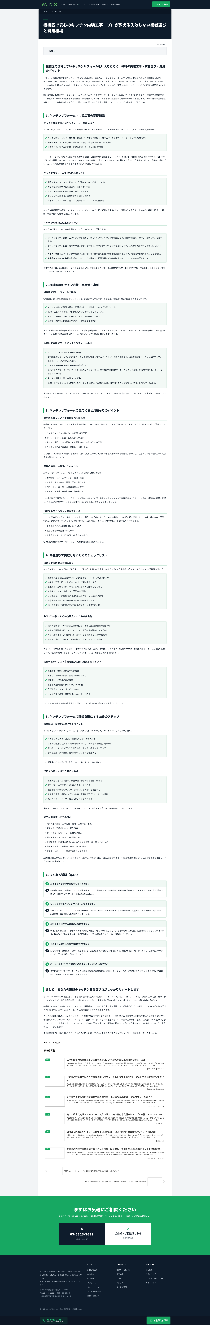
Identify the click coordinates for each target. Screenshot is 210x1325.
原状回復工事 (92, 1270)
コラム (84, 4)
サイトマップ (151, 1282)
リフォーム (91, 1282)
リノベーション (93, 1287)
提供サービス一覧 (123, 1270)
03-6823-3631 (48, 1293)
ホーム (63, 4)
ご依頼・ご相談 (161, 4)
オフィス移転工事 (94, 1291)
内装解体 (90, 1278)
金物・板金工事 (93, 1295)
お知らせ (105, 4)
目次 (51, 51)
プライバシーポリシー (154, 1278)
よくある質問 (94, 4)
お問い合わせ (115, 4)
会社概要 (149, 1270)
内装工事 (58, 1043)
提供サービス (73, 4)
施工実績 (120, 1274)
